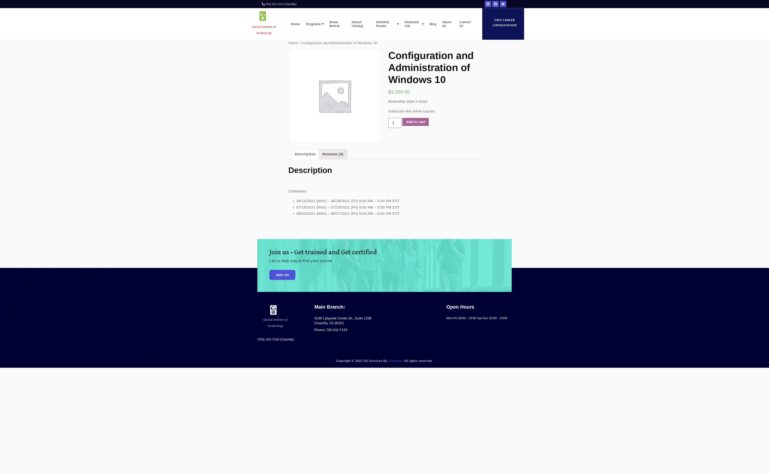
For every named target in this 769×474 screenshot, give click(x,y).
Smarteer (395, 361)
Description (305, 154)
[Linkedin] (488, 4)
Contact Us (465, 24)
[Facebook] (495, 4)
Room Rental (334, 24)
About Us (447, 24)
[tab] (305, 154)
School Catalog (357, 24)
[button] (503, 23)
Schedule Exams (383, 24)
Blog (433, 24)
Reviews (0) (332, 154)
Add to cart (415, 122)
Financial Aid (412, 24)
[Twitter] (503, 4)
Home (295, 24)
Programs (313, 24)
